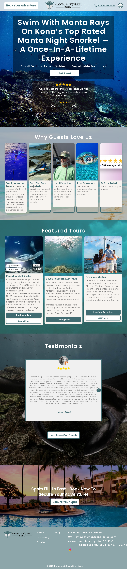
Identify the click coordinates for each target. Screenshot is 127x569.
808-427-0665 (106, 5)
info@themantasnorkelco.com (96, 536)
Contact (42, 542)
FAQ (57, 532)
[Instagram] (70, 549)
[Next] (74, 105)
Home (40, 532)
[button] (63, 319)
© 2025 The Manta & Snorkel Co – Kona (65, 566)
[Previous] (53, 105)
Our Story (43, 537)
